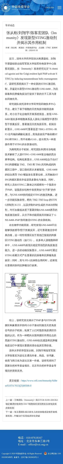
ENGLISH (50, 7)
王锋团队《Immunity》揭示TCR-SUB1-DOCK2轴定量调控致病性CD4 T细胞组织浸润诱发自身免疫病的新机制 (32, 404)
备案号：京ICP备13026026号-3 (26, 457)
